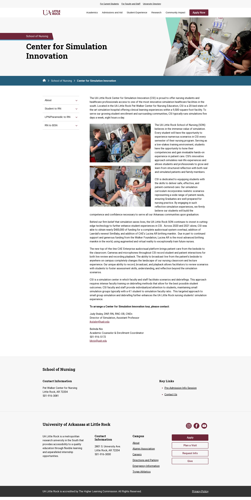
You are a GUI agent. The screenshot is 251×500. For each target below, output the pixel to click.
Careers (137, 454)
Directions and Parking (145, 460)
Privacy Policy (200, 491)
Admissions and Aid (112, 12)
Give (190, 461)
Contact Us (170, 394)
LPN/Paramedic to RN (57, 116)
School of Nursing (61, 80)
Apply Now (199, 12)
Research (156, 12)
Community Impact (175, 12)
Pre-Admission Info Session (180, 387)
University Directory (152, 4)
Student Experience (137, 12)
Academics (92, 12)
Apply (190, 437)
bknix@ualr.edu (98, 340)
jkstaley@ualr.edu (99, 321)
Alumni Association (144, 448)
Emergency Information (146, 465)
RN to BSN (51, 125)
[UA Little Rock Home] (44, 80)
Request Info (190, 453)
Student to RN (53, 108)
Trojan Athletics (142, 471)
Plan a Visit (190, 445)
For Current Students (109, 4)
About (48, 100)
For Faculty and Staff (130, 4)
